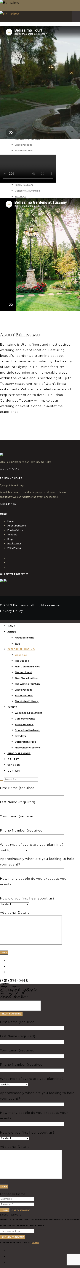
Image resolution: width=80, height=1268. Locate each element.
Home (10, 521)
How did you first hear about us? (27, 898)
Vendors (12, 534)
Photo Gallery (15, 530)
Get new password (12, 1236)
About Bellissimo (16, 525)
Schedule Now (8, 504)
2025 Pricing (14, 548)
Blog (10, 539)
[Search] (1, 780)
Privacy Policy (11, 611)
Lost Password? (20, 1210)
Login (4, 1210)
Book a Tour (14, 543)
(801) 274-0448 (9, 468)
